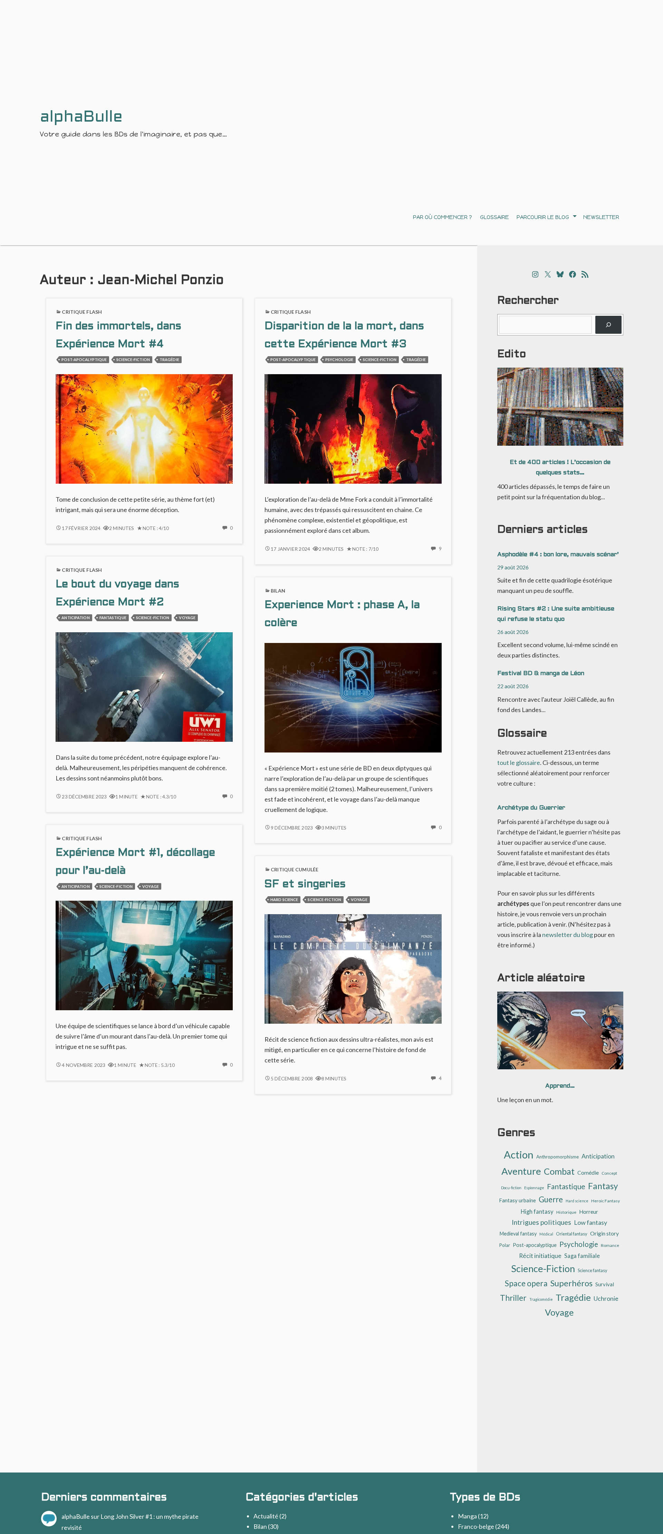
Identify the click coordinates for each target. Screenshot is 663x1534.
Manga (467, 1516)
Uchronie (606, 1298)
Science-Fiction (133, 359)
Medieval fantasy (518, 1234)
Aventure (521, 1171)
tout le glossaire (518, 762)
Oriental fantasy (571, 1234)
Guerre (551, 1199)
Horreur (588, 1212)
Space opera (526, 1283)
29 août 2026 (513, 567)
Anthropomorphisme (557, 1156)
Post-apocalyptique (84, 359)
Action (519, 1154)
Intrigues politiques (541, 1222)
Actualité (265, 1516)
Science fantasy (592, 1270)
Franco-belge (476, 1526)
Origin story (604, 1233)
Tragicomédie (541, 1299)
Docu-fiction (511, 1187)
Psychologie (339, 359)
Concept (609, 1173)
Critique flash (82, 312)
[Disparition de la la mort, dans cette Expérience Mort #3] (353, 428)
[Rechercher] (608, 325)
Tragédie (169, 359)
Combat (559, 1171)
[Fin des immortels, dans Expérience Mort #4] (144, 428)
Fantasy (603, 1186)
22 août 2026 (513, 686)
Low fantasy (590, 1222)
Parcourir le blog (543, 217)
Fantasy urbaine (517, 1200)
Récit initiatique (540, 1255)
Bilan (278, 591)
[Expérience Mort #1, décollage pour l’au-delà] (144, 954)
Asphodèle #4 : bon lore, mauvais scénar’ (558, 555)
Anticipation (75, 617)
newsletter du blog (567, 934)
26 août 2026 (513, 631)
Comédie (588, 1172)
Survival (604, 1284)
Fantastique (112, 617)
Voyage (187, 617)
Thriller (513, 1298)
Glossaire (494, 217)
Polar (504, 1245)
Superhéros (571, 1283)
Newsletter (601, 217)
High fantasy (537, 1211)
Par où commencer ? (442, 217)
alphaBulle (75, 1516)
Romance (610, 1245)
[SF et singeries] (353, 968)
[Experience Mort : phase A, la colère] (353, 697)
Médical (546, 1234)
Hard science (284, 899)
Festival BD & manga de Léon (540, 673)
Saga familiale (582, 1255)
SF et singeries (305, 885)
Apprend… (560, 1086)
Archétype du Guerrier (531, 808)
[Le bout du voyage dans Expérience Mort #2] (144, 686)
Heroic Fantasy (605, 1200)
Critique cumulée (294, 869)
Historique (566, 1212)
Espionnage (534, 1187)
